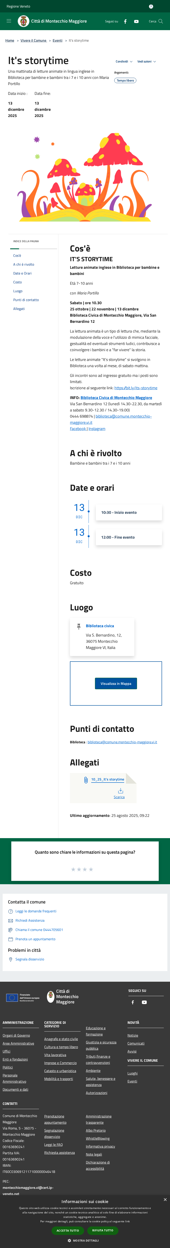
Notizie (133, 1035)
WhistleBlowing (98, 1138)
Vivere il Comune (34, 40)
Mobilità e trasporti (58, 1078)
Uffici (6, 1051)
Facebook (78, 429)
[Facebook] (123, 21)
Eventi (57, 40)
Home (9, 40)
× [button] (165, 1199)
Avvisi (132, 1051)
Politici (8, 1067)
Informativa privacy (100, 1146)
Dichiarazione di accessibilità (98, 1165)
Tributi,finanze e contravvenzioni (98, 1059)
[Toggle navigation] (9, 20)
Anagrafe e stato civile (61, 1039)
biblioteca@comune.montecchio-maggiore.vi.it (122, 742)
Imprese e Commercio (60, 1062)
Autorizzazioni (96, 1092)
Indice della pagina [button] (26, 241)
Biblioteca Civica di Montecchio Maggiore (116, 398)
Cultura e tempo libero (61, 1046)
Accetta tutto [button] (68, 1230)
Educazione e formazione (96, 1031)
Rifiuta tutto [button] (102, 1230)
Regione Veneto (18, 6)
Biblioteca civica (100, 626)
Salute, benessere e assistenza (100, 1081)
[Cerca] (160, 21)
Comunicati (136, 1043)
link (127, 1221)
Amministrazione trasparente (99, 1119)
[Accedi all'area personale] (151, 6)
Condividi (122, 61)
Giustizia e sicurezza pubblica (101, 1045)
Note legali (94, 1154)
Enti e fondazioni (15, 1059)
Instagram (97, 429)
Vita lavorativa (55, 1054)
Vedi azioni (144, 61)
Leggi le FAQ (53, 1144)
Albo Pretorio (96, 1130)
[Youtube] (134, 21)
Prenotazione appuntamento (55, 1119)
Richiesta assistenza (59, 1152)
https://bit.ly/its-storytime (135, 388)
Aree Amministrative (18, 1043)
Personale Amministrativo (14, 1078)
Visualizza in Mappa (116, 683)
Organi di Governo (16, 1035)
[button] (85, 1240)
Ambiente (93, 1070)
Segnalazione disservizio (54, 1133)
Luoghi (133, 1073)
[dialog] (85, 1221)
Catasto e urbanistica (60, 1070)
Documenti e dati (15, 1089)
